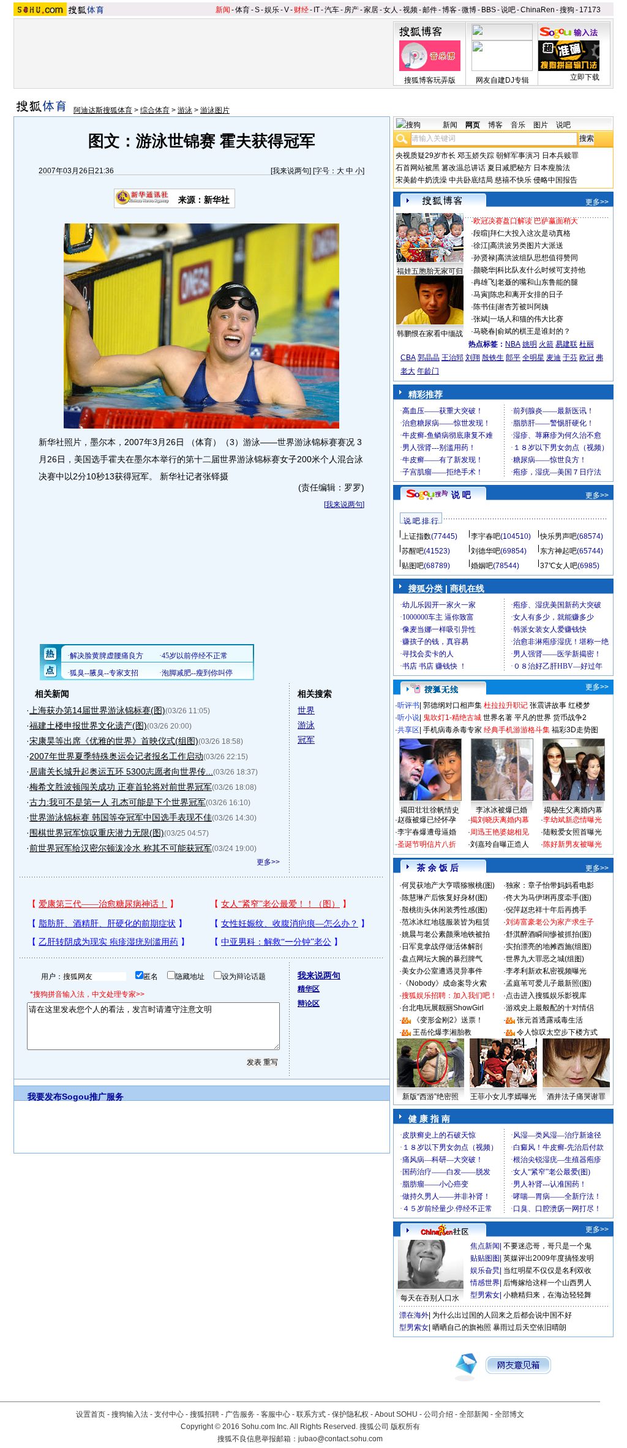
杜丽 (586, 344)
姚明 (529, 344)
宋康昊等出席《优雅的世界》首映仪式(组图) (113, 741)
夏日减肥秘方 (509, 167)
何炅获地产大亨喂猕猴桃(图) (448, 885)
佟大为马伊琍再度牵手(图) (548, 897)
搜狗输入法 (129, 1414)
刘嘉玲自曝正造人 (499, 844)
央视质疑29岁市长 (426, 155)
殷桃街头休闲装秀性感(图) (444, 910)
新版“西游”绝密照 (430, 1096)
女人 (390, 10)
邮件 (429, 10)
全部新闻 (474, 1414)
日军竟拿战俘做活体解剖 (442, 946)
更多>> (268, 862)
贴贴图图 (485, 1258)
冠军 (306, 740)
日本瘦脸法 (551, 167)
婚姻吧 (482, 565)
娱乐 (272, 10)
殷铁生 (493, 357)
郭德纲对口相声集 (452, 705)
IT (317, 10)
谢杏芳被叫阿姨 (523, 306)
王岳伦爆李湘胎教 (442, 1032)
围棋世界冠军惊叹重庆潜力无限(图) (96, 833)
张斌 (480, 319)
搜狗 (567, 10)
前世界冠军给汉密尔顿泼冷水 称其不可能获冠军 (120, 848)
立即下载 (584, 77)
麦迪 (553, 357)
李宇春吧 (485, 536)
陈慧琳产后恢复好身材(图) (444, 897)
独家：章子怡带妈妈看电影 (550, 885)
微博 (469, 10)
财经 (301, 10)
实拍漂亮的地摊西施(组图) (548, 946)
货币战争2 (570, 717)
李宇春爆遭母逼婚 (426, 832)
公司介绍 (438, 1414)
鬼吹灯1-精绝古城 (452, 717)
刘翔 (472, 357)
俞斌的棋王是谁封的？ (534, 331)
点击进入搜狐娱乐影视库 (546, 995)
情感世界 (485, 1282)
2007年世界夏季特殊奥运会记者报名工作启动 (116, 756)
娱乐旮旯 (485, 1270)
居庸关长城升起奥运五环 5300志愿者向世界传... (121, 771)
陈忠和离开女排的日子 (526, 294)
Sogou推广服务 (93, 1096)
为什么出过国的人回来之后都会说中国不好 (502, 1315)
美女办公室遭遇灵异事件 (442, 971)
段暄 (480, 233)
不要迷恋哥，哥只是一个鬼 (547, 1246)
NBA (512, 344)
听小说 (408, 717)
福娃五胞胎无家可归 (430, 271)
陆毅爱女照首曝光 (572, 832)
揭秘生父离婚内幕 (573, 810)
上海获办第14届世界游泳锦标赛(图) (97, 710)
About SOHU (396, 1414)
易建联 (566, 344)
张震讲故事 (548, 705)
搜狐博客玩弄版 (430, 80)
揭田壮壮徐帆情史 (429, 810)
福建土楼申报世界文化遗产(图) (88, 725)
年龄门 (428, 371)
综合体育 (155, 110)
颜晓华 (484, 270)
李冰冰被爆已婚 (501, 810)
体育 (242, 10)
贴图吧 (413, 565)
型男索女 (485, 1295)
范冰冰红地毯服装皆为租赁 (446, 922)
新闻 (223, 10)
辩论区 (309, 1003)
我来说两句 (290, 171)
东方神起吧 (558, 551)
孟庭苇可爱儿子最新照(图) (548, 983)
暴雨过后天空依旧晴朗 (529, 1327)
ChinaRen (537, 10)
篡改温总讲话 (463, 167)
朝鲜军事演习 (518, 155)
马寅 (480, 294)
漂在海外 (414, 1315)
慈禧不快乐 (513, 180)
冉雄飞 (484, 282)
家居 (371, 10)
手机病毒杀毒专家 (452, 730)
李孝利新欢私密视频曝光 (546, 971)
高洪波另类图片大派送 (526, 245)
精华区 (309, 989)
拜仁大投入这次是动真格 (530, 233)
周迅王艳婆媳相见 (499, 832)
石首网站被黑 (418, 167)
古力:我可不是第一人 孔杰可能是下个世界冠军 (117, 802)
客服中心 (275, 1414)
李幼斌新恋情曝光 (572, 820)
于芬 (570, 357)
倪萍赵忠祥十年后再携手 (546, 910)
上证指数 (416, 536)
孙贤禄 (484, 257)
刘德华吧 (485, 551)
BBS (488, 10)
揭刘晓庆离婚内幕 (499, 820)
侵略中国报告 (555, 180)
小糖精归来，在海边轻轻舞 (547, 1295)
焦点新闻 (485, 1246)
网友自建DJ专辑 (502, 80)
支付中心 (169, 1414)
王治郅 (452, 357)
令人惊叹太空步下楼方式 (557, 1032)
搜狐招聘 (204, 1414)
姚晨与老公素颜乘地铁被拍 (446, 934)
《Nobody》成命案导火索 (444, 983)
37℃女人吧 (558, 565)
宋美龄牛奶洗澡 (421, 180)
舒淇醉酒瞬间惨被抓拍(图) (548, 934)
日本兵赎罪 (560, 155)
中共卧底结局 (471, 180)
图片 (540, 125)
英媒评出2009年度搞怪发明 (548, 1258)
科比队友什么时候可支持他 (541, 270)
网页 (472, 125)
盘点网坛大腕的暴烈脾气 (442, 959)
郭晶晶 (429, 357)
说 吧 (461, 495)
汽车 (332, 10)
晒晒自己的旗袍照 (461, 1327)
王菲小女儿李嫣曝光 (503, 1096)
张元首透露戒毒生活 (550, 1020)
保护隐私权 (350, 1414)
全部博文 (509, 1414)
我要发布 (45, 1096)
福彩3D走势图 (575, 730)
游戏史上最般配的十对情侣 (550, 1007)
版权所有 (405, 1426)
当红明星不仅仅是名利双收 (547, 1270)
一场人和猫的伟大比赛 (526, 319)
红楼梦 (579, 705)
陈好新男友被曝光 (572, 844)
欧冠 (586, 357)
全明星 (533, 357)
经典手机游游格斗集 (517, 730)
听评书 (408, 705)
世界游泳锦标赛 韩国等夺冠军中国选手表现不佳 (120, 817)
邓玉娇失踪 (475, 155)
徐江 (480, 245)
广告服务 (240, 1414)
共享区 (408, 730)
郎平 (513, 357)
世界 (306, 710)
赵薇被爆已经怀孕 (426, 820)
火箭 (546, 344)
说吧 (508, 10)
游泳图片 (215, 110)
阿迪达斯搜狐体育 (102, 110)
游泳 (185, 110)
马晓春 (484, 331)
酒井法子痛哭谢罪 (576, 1096)
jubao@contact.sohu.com (340, 1439)
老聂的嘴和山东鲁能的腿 (537, 282)
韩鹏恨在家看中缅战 (430, 333)
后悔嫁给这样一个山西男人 (547, 1282)
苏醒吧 (413, 551)
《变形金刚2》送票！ (448, 1020)
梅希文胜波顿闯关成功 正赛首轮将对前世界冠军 (120, 787)
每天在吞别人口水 (429, 1298)
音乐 (518, 125)
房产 (351, 10)
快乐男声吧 (558, 536)
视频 (410, 10)
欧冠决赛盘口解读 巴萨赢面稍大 (525, 221)
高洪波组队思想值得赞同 (537, 257)
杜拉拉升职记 (506, 705)
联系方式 (311, 1414)
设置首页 (90, 1414)
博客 (449, 10)
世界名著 (497, 717)
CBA (408, 357)
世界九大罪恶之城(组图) (545, 959)
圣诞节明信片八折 (426, 844)
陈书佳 (484, 306)
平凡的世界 (532, 717)
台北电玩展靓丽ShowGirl (443, 1007)
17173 (590, 10)
